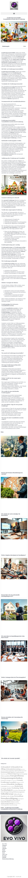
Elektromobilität (5, 776)
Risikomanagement (18, 792)
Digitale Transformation (17, 772)
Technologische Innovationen (12, 800)
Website (4, 857)
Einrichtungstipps (23, 773)
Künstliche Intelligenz (15, 784)
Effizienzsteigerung (13, 774)
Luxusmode (4, 786)
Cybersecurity (17, 770)
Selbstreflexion (18, 794)
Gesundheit (12, 782)
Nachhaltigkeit (7, 790)
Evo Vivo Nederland (7, 869)
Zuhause (4, 845)
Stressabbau (18, 796)
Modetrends (18, 786)
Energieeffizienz (17, 776)
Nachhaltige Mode (17, 788)
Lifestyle (4, 848)
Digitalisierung (4, 773)
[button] (14, 13)
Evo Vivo (4, 844)
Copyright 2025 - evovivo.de (14, 876)
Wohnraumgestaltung (7, 803)
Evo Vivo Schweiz (6, 872)
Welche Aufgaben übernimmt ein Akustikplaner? (13, 555)
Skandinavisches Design (7, 796)
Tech (3, 853)
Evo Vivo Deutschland (8, 862)
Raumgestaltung (8, 792)
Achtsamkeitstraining (13, 769)
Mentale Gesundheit (10, 786)
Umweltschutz (5, 802)
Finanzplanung (13, 780)
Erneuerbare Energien (6, 780)
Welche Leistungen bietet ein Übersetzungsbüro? (13, 677)
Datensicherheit (5, 772)
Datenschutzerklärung (8, 859)
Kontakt (4, 856)
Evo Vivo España (6, 866)
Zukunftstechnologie (13, 804)
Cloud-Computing (9, 770)
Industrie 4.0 (19, 782)
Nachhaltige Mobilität (6, 788)
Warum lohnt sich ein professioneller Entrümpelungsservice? (10, 595)
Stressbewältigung (9, 798)
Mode (3, 850)
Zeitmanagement (5, 804)
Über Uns (4, 854)
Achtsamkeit (5, 767)
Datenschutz (23, 770)
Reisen (4, 851)
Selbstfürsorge (7, 794)
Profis (2, 807)
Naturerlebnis (15, 790)
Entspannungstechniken (11, 778)
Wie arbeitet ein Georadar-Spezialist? (10, 758)
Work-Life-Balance (17, 803)
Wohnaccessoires (15, 802)
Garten (4, 847)
